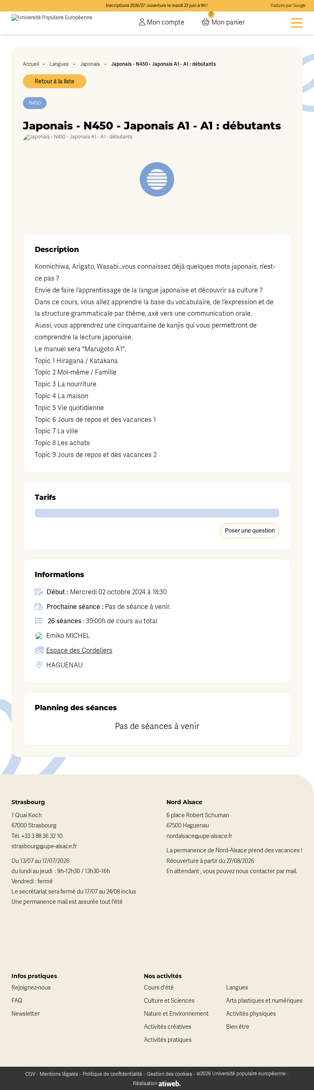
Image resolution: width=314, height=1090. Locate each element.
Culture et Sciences (169, 1000)
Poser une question (250, 530)
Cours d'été (159, 987)
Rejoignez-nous (31, 987)
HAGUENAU (64, 665)
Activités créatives (167, 1026)
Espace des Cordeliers (79, 650)
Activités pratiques (168, 1040)
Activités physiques (251, 1013)
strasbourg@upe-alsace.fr (44, 846)
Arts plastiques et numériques (264, 1000)
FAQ (16, 1000)
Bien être (237, 1026)
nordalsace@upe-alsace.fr (199, 836)
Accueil (31, 64)
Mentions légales (59, 1074)
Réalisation (146, 1083)
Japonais (90, 64)
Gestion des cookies (169, 1074)
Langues (59, 64)
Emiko (68, 636)
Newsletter (25, 1013)
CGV (30, 1074)
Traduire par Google (287, 5)
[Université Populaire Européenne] (51, 22)
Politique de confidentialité (112, 1074)
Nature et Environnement (176, 1013)
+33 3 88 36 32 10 (42, 836)
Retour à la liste (54, 81)
